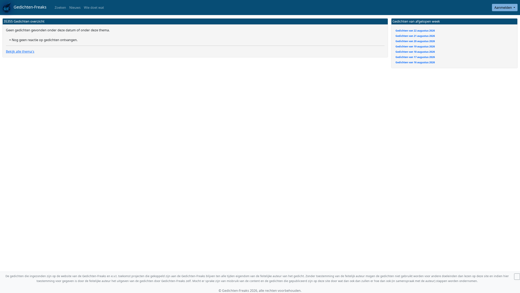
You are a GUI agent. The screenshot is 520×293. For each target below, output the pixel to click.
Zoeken (60, 7)
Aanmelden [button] (503, 7)
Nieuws (75, 7)
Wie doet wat (94, 7)
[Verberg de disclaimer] (517, 276)
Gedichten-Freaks (29, 7)
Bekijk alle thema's (20, 51)
